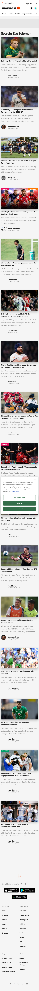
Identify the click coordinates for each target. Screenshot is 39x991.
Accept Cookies (19, 509)
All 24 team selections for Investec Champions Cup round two (15, 825)
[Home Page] (11, 8)
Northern (23, 928)
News (4, 14)
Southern (23, 933)
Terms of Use (6, 963)
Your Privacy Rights (19, 497)
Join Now (23, 911)
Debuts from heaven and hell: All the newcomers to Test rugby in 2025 (15, 315)
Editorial (22, 969)
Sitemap (5, 933)
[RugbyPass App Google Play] (27, 890)
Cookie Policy (7, 967)
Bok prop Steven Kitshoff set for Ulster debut (19, 61)
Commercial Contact (24, 964)
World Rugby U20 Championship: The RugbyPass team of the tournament (16, 774)
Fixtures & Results (14, 14)
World (22, 937)
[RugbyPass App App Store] (11, 890)
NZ (21, 942)
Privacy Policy (7, 958)
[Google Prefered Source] (19, 897)
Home (4, 911)
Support (22, 958)
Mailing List (24, 920)
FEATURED (33, 189)
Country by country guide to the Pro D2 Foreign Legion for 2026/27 (17, 111)
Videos (4, 929)
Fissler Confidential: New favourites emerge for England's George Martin (18, 366)
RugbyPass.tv (24, 915)
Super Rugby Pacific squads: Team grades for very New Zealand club (19, 468)
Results (4, 920)
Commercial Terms (8, 971)
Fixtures (5, 915)
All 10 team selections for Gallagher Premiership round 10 (15, 723)
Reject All (20, 503)
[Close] (35, 479)
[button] (36, 13)
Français (22, 946)
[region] (19, 495)
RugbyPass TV (27, 14)
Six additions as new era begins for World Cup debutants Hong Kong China (19, 417)
